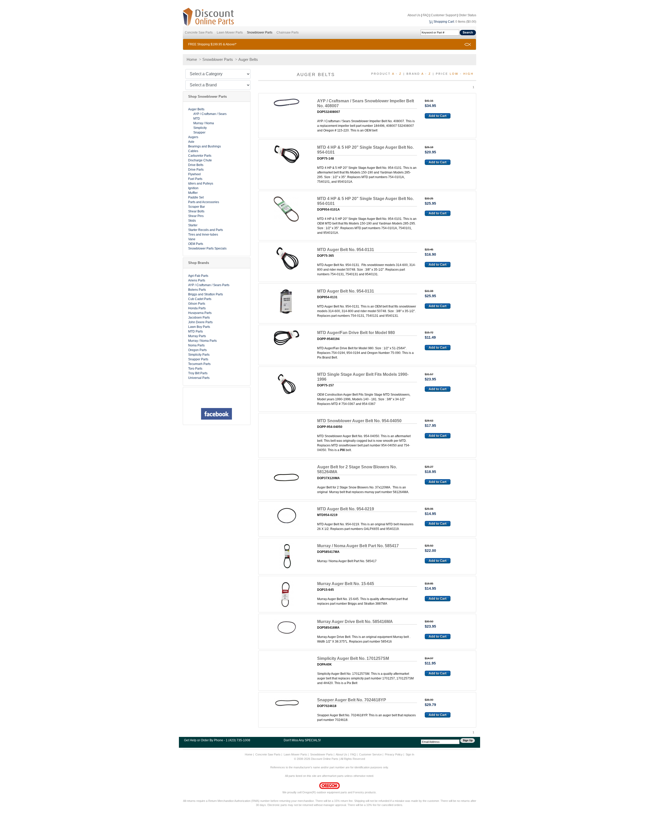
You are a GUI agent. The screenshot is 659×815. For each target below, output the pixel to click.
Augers (193, 137)
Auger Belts (248, 59)
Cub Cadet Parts (199, 299)
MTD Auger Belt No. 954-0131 (345, 249)
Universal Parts (199, 378)
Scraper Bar (196, 207)
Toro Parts (195, 368)
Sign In (410, 754)
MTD (196, 118)
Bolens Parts (197, 290)
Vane (191, 239)
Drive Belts (195, 165)
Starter (192, 225)
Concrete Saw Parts (199, 32)
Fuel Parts (195, 179)
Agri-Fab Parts (198, 276)
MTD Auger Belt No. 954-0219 (345, 509)
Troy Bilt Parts (197, 373)
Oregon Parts (197, 350)
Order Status (467, 15)
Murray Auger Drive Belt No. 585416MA (355, 621)
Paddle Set (196, 197)
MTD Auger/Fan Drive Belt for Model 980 (356, 332)
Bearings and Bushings (204, 146)
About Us (413, 15)
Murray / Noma (203, 123)
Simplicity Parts (199, 354)
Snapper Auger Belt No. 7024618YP (351, 700)
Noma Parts (196, 345)
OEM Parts (195, 244)
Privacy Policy (394, 754)
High (468, 73)
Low (454, 73)
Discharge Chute (200, 160)
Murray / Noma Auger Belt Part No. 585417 (358, 546)
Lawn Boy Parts (199, 327)
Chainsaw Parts (287, 32)
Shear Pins (196, 216)
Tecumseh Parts (199, 364)
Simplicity (200, 128)
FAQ (426, 15)
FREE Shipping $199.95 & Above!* (212, 44)
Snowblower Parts (259, 32)
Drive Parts (196, 169)
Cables (193, 151)
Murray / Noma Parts (202, 341)
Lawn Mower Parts (230, 32)
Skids (192, 220)
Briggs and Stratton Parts (205, 294)
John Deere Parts (200, 322)
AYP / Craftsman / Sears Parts (208, 285)
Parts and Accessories (203, 202)
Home (192, 59)
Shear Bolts (196, 211)
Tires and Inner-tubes (203, 234)
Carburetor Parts (199, 155)
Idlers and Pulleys (200, 183)
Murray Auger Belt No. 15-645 (345, 583)
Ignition (193, 188)
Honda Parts (197, 308)
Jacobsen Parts (199, 317)
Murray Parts (197, 336)
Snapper (199, 132)
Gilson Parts (196, 303)
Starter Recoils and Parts (205, 230)
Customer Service (370, 754)
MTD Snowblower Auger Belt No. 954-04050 (359, 421)
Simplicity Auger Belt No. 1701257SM (353, 658)
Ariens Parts (196, 280)
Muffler (193, 193)
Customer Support (443, 15)
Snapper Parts (198, 359)
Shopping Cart (443, 21)
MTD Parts (195, 331)
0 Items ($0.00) (465, 21)
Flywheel (194, 174)
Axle (191, 142)
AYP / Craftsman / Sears (210, 114)
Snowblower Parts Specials (207, 248)
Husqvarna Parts (200, 313)
